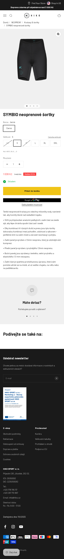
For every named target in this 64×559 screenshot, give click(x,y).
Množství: (7, 158)
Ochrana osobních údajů (14, 454)
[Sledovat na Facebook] (5, 527)
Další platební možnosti (32, 204)
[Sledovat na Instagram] (13, 527)
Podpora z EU (41, 449)
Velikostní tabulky (43, 439)
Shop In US (56, 3)
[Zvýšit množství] (19, 164)
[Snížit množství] (7, 164)
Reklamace (8, 439)
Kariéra (38, 434)
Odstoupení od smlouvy (13, 444)
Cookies (7, 459)
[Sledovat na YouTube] (21, 527)
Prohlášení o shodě (43, 444)
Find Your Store (38, 3)
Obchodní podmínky (12, 434)
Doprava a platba (10, 449)
